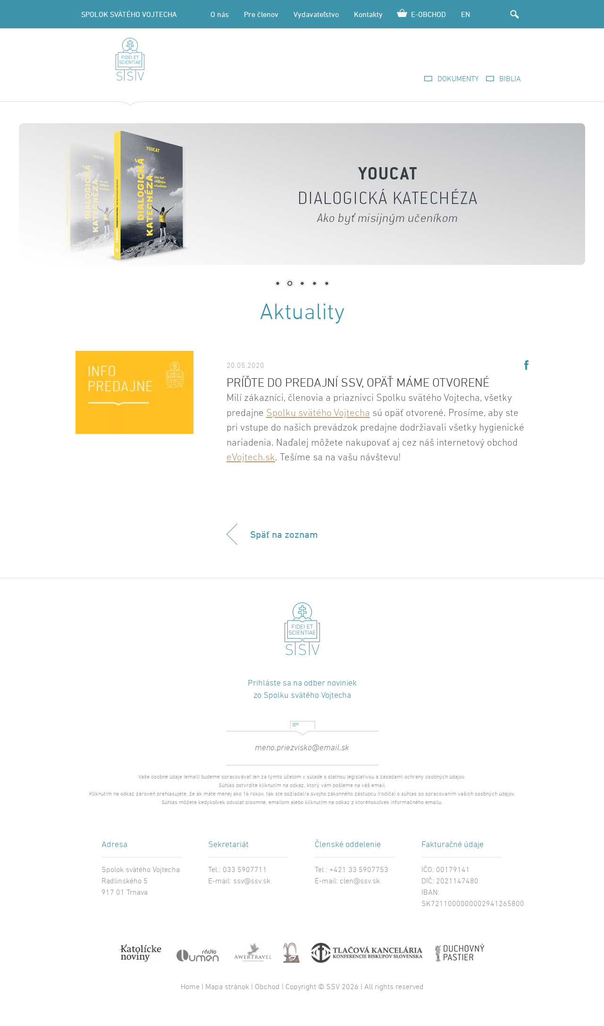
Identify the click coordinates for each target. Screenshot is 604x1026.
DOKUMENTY (457, 79)
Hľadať (514, 14)
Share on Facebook (526, 365)
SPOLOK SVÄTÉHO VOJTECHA (129, 14)
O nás (219, 14)
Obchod (267, 987)
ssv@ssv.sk (251, 881)
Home (190, 987)
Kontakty (368, 14)
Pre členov (261, 14)
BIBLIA (510, 79)
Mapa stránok (227, 987)
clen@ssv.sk (360, 881)
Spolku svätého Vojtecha (318, 413)
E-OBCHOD (428, 14)
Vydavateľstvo (316, 14)
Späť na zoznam (284, 534)
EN (465, 14)
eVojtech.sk (250, 458)
